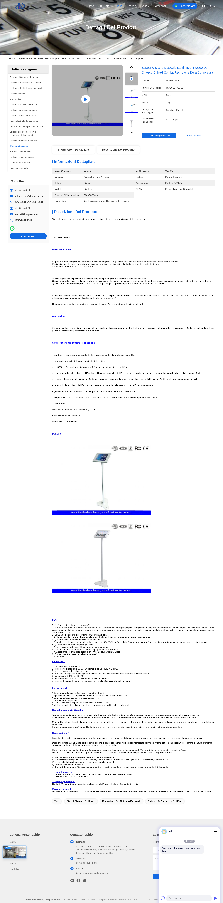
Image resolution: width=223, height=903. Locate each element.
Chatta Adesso (28, 236)
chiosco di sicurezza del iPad (165, 801)
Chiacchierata (186, 6)
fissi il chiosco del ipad (80, 801)
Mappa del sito (53, 899)
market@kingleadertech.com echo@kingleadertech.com (46, 214)
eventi (143, 6)
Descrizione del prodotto (118, 149)
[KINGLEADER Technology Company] (20, 6)
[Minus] (215, 831)
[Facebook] (78, 881)
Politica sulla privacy (34, 899)
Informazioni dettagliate (73, 149)
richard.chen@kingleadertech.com (33, 196)
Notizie (13, 863)
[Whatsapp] (12, 228)
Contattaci (159, 6)
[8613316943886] (85, 881)
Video (132, 6)
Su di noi (104, 6)
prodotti (118, 6)
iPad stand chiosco (39, 58)
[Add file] (163, 898)
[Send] (215, 898)
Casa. (91, 6)
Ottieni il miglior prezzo (159, 135)
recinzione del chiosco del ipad (121, 801)
